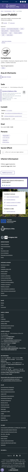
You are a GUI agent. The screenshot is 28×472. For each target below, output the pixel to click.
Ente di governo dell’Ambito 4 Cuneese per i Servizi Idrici (13, 427)
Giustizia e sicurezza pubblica (7, 282)
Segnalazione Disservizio (6, 398)
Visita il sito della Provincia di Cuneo (9, 432)
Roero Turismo (4, 438)
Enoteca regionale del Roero (7, 440)
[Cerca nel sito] (24, 6)
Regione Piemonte (5, 1)
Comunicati (3, 307)
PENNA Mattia (5, 142)
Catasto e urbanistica (5, 276)
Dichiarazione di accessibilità (7, 389)
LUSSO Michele (5, 137)
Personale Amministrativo (7, 255)
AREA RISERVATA (14, 470)
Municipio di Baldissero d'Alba (9, 91)
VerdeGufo (3, 445)
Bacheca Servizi (4, 402)
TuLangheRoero (4, 436)
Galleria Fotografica (5, 321)
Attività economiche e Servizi (7, 325)
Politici (2, 257)
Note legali (3, 409)
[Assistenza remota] (24, 463)
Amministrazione (8, 11)
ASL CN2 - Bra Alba (5, 434)
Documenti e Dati (5, 251)
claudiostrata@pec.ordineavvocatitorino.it (12, 380)
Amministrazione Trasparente (7, 387)
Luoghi (2, 317)
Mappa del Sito (4, 420)
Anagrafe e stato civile (6, 269)
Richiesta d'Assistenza (6, 400)
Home (2, 11)
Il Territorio (3, 319)
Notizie (2, 303)
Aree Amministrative (5, 246)
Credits (2, 413)
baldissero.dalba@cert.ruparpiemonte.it (13, 116)
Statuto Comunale (5, 405)
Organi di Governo (5, 244)
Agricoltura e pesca (5, 265)
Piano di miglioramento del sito (8, 392)
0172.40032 (9, 110)
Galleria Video (4, 323)
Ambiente (3, 267)
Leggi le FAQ (3, 394)
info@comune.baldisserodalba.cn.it (11, 341)
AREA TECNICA (7, 77)
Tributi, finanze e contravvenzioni (8, 291)
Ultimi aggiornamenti (5, 416)
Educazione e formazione (6, 280)
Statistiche (3, 418)
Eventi (2, 315)
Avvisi (2, 305)
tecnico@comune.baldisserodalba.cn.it (13, 113)
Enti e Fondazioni (5, 253)
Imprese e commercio (5, 284)
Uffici (14, 11)
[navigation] (3, 6)
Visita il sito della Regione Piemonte (9, 430)
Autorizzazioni (4, 273)
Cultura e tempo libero (6, 278)
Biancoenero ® (10, 467)
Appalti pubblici (4, 271)
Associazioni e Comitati (6, 328)
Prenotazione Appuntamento (7, 396)
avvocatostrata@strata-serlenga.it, (12, 379)
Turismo (2, 293)
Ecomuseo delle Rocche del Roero (8, 443)
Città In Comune (18, 463)
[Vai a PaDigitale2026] (9, 237)
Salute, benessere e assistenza (8, 289)
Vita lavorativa (4, 295)
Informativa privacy (5, 407)
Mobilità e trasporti (5, 286)
